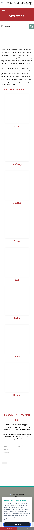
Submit (5, 463)
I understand (17, 524)
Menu (3, 10)
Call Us (9, 528)
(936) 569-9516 (17, 439)
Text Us (26, 528)
